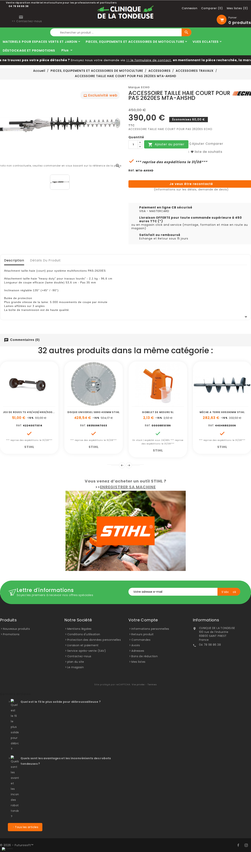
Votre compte (143, 620)
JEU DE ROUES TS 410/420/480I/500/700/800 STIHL (38, 412)
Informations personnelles (150, 629)
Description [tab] (14, 260)
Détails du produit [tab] (45, 260)
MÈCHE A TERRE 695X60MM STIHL (222, 412)
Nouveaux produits (16, 629)
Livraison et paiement (82, 645)
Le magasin (75, 667)
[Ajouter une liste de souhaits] (25, 404)
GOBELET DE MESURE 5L (158, 412)
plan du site (75, 662)
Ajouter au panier (166, 144)
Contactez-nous (79, 656)
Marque (134, 87)
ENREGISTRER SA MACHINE (128, 487)
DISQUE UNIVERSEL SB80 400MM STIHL (93, 412)
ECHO (145, 87)
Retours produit (142, 634)
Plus (65, 50)
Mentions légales (79, 629)
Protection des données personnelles (94, 640)
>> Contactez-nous (27, 21)
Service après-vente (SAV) (86, 651)
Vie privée (138, 684)
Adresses (137, 651)
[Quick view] (42, 404)
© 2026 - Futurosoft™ (16, 845)
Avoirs (135, 645)
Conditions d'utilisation (83, 634)
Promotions (11, 634)
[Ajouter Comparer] (34, 404)
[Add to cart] (16, 404)
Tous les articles (26, 827)
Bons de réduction (144, 656)
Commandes (140, 640)
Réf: (131, 170)
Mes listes (138, 662)
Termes (152, 684)
